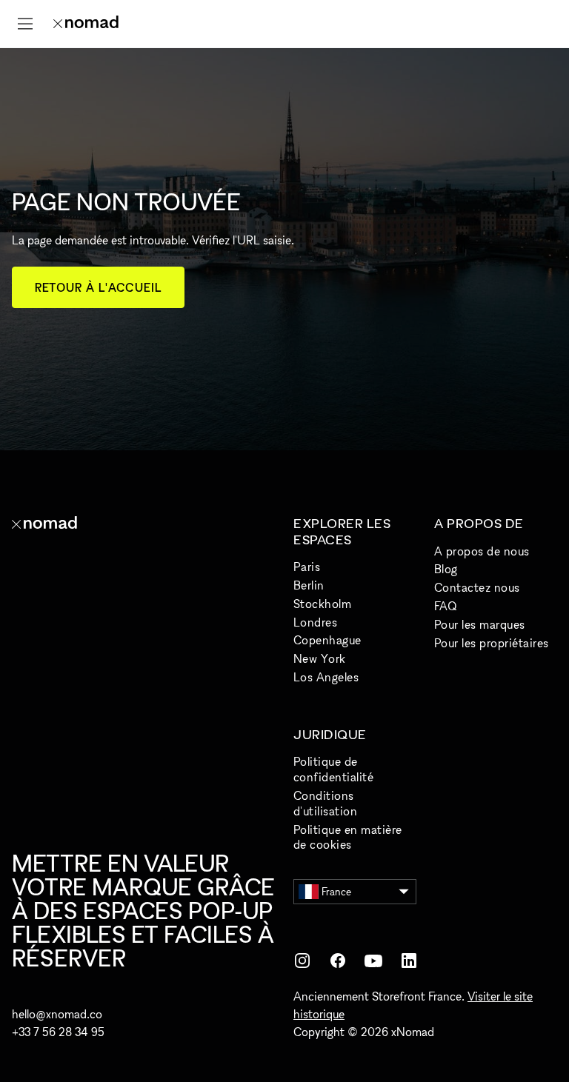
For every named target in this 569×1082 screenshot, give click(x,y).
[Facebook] (338, 960)
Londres (315, 622)
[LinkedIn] (409, 960)
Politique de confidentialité (333, 769)
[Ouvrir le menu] (25, 23)
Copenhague (327, 639)
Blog (446, 568)
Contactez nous (477, 587)
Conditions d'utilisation (325, 803)
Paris (306, 566)
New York (319, 658)
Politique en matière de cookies (347, 837)
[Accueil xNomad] (85, 23)
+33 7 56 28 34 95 (58, 1031)
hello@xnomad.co (57, 1013)
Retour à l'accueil (98, 287)
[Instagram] (302, 960)
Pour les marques (479, 624)
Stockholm (322, 603)
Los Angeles (326, 676)
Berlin (309, 585)
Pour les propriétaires (491, 642)
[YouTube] (373, 960)
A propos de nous (482, 551)
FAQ (445, 605)
